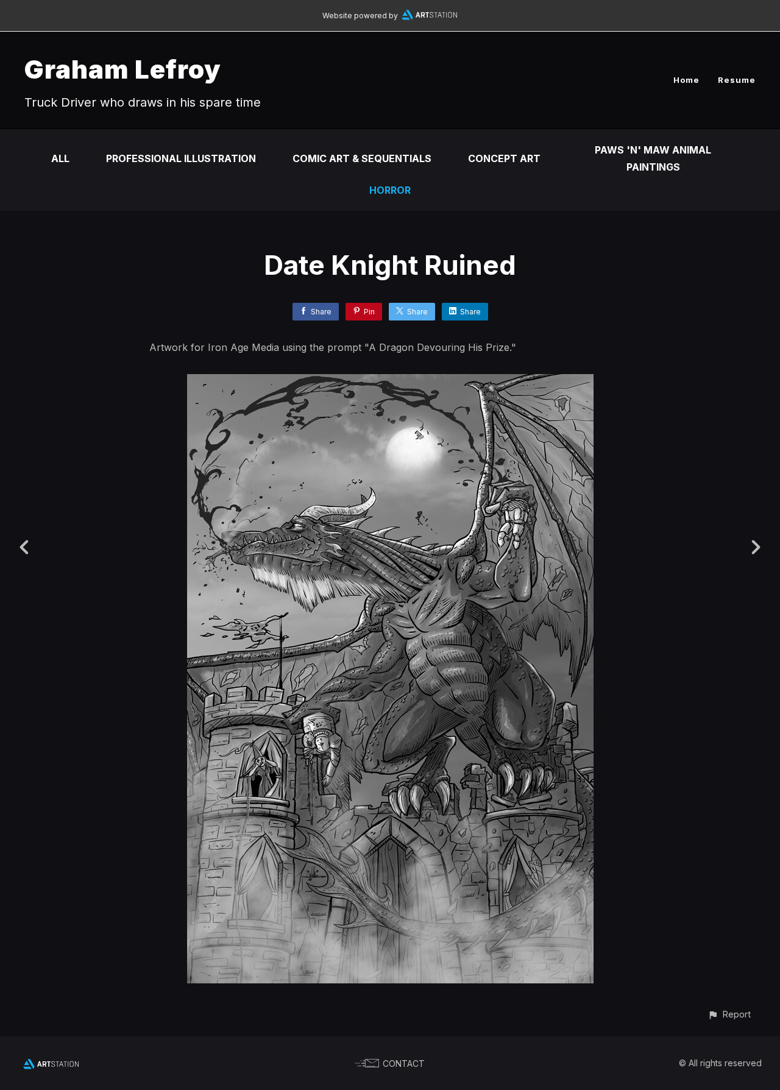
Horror (390, 190)
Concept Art (504, 158)
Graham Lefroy (122, 69)
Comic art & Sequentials (361, 158)
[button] (729, 1014)
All (60, 158)
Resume (737, 80)
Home (686, 80)
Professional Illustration (181, 158)
